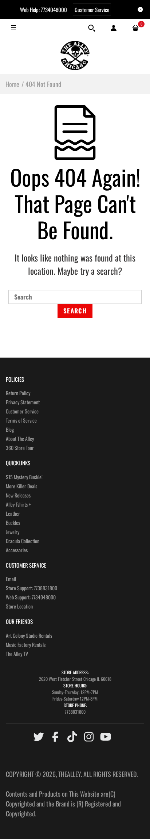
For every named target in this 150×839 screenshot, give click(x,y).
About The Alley (20, 438)
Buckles (13, 522)
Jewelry (12, 531)
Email (11, 579)
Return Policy (18, 393)
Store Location (19, 606)
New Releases (18, 495)
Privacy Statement (23, 402)
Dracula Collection (22, 541)
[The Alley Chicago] (75, 55)
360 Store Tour (20, 447)
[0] (135, 28)
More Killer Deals (21, 486)
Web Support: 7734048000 (31, 597)
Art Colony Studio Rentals (29, 635)
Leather (13, 513)
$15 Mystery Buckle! (24, 477)
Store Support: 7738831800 (31, 588)
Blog (10, 429)
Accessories (17, 550)
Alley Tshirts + (18, 504)
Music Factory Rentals (26, 644)
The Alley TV (17, 653)
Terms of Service (21, 420)
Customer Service (92, 9)
